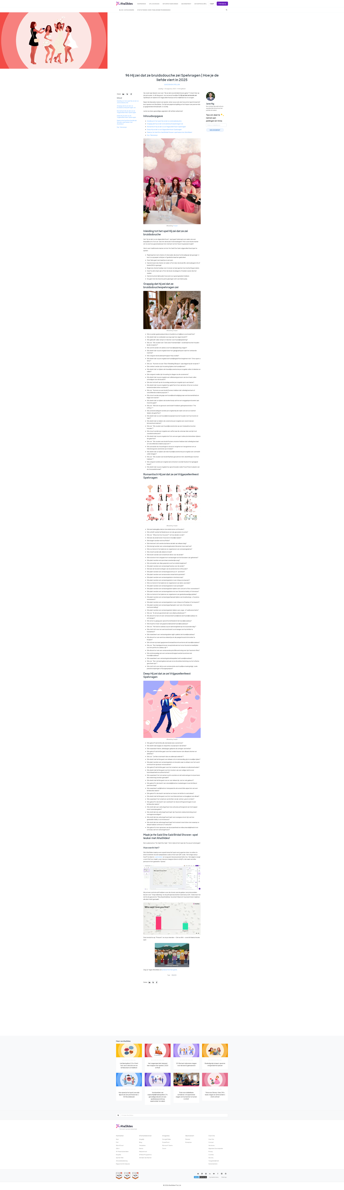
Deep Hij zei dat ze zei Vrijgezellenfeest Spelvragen (126, 116)
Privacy (210, 1151)
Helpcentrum (143, 1151)
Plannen (187, 1139)
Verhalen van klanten (145, 1157)
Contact (211, 1142)
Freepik (175, 225)
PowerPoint (165, 1142)
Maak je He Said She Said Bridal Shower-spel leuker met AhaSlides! (127, 122)
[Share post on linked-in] (123, 94)
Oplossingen (154, 4)
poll (117, 1142)
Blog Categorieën (126, 10)
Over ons (211, 1139)
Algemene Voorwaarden (215, 1148)
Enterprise (198, 4)
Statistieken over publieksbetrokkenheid (153, 10)
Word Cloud (119, 1145)
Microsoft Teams (167, 1145)
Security (211, 1157)
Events (141, 1148)
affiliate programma (145, 1154)
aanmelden (159, 857)
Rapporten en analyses (123, 1164)
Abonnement (186, 4)
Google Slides (166, 1139)
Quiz (117, 1139)
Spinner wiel (119, 1157)
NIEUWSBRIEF (215, 130)
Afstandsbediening (121, 1161)
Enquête (118, 1154)
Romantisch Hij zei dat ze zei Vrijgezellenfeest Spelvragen (126, 111)
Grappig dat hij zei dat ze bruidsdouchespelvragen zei (126, 106)
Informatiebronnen (170, 4)
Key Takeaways (122, 127)
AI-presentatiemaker (122, 1151)
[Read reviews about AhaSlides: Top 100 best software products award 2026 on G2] (119, 1175)
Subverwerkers (213, 1164)
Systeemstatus (214, 1177)
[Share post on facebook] (131, 94)
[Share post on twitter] (127, 94)
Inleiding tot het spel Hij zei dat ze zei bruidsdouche (128, 101)
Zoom (164, 1148)
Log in (212, 3)
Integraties (166, 1136)
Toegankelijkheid (213, 1161)
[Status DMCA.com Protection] (200, 1177)
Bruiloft (174, 975)
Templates (142, 1145)
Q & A (117, 1148)
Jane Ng (160, 88)
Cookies (211, 1154)
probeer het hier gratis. (170, 970)
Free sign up (222, 3)
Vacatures (211, 1145)
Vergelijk (141, 1139)
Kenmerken (141, 4)
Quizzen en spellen (172, 84)
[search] (226, 10)
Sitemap (224, 1177)
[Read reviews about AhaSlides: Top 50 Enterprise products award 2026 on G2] (135, 1175)
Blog (140, 1142)
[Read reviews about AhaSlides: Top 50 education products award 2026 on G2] (127, 1175)
